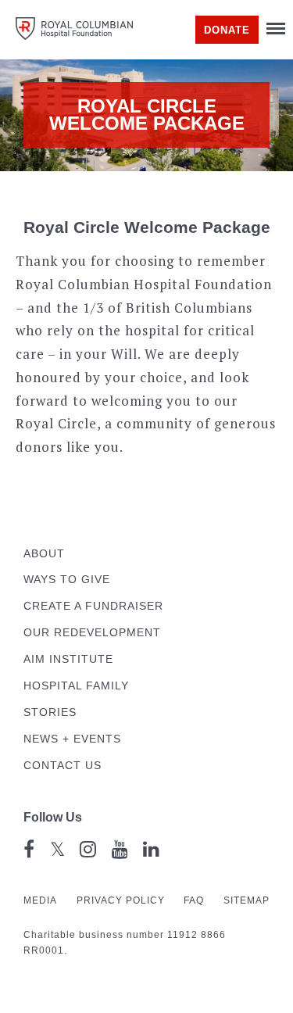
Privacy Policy (121, 900)
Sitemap (246, 900)
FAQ (194, 900)
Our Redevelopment (92, 633)
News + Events (72, 739)
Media (40, 900)
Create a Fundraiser (93, 606)
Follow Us (52, 817)
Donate (227, 30)
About (44, 554)
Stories (50, 712)
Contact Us (62, 765)
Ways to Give (66, 579)
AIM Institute (68, 659)
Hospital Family (76, 686)
